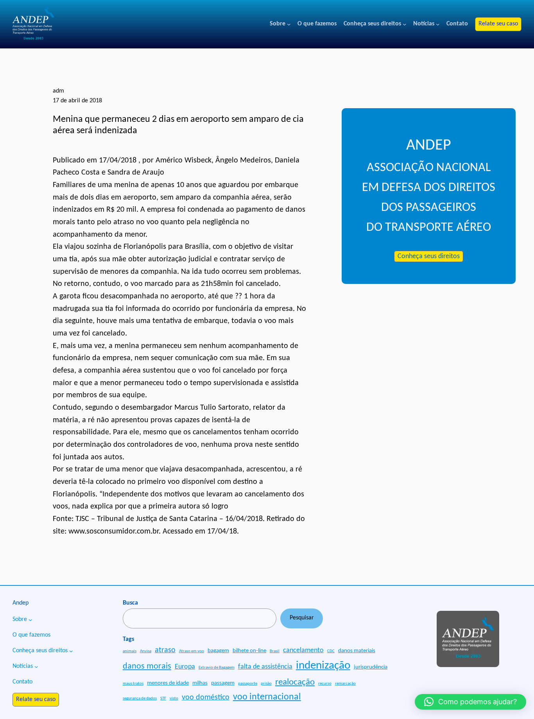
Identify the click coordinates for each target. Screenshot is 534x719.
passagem (223, 683)
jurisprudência (370, 667)
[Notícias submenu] (438, 24)
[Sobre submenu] (289, 24)
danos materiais (356, 651)
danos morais (147, 666)
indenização (323, 665)
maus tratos (133, 684)
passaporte (247, 684)
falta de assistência (265, 667)
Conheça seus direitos (429, 256)
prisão (266, 684)
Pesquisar (302, 618)
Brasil (275, 651)
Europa (185, 667)
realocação (295, 682)
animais (129, 651)
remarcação (345, 684)
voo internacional (267, 697)
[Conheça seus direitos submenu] (405, 24)
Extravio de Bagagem (217, 667)
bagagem (218, 651)
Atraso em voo (191, 651)
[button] (470, 702)
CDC (331, 651)
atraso (165, 650)
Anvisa (145, 651)
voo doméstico (205, 697)
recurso (325, 684)
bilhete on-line (249, 651)
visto (174, 698)
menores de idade (168, 683)
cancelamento (303, 650)
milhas (200, 683)
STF (163, 698)
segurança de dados (140, 698)
